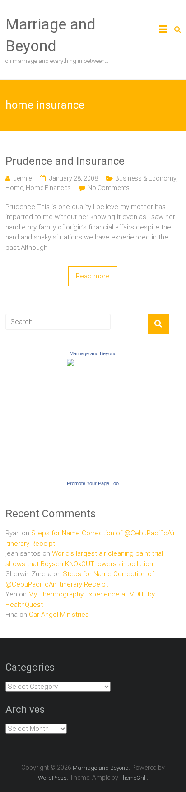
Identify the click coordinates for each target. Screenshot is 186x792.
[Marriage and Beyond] (93, 363)
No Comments (109, 187)
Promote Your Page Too (93, 483)
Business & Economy (145, 178)
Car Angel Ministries (59, 615)
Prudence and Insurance (65, 161)
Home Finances (48, 187)
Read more (93, 276)
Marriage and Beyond (93, 353)
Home (14, 187)
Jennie (23, 178)
